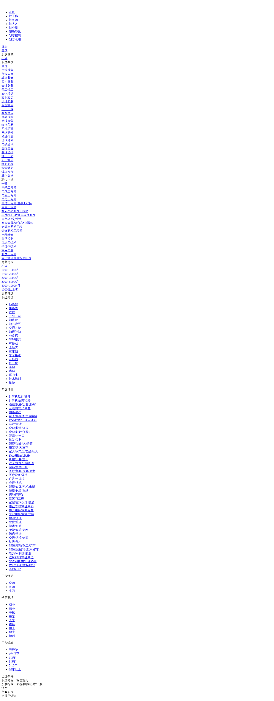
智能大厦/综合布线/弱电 (17, 222)
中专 (12, 616)
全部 (4, 66)
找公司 (13, 27)
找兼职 (13, 19)
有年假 (13, 351)
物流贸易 (7, 124)
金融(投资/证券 (19, 427)
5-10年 (13, 665)
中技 (12, 612)
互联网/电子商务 (20, 408)
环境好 (13, 304)
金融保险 (7, 117)
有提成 (13, 343)
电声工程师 (8, 207)
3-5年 (12, 661)
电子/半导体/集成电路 (23, 416)
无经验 (13, 649)
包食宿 (13, 335)
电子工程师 (8, 187)
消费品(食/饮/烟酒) (21, 443)
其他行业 (15, 569)
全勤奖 (13, 347)
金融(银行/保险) (19, 431)
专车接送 (15, 355)
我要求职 (15, 39)
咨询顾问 (7, 140)
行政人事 (7, 73)
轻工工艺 (7, 156)
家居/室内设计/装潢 (21, 502)
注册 (4, 46)
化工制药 (7, 160)
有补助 (13, 359)
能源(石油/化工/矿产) (22, 545)
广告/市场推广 (18, 478)
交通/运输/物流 (18, 537)
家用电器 (7, 250)
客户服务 (7, 81)
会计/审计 (15, 424)
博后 (12, 636)
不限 (4, 58)
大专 (12, 620)
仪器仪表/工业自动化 (23, 420)
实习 (12, 590)
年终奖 (13, 308)
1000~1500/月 (10, 270)
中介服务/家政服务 (21, 510)
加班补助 (15, 331)
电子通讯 (7, 144)
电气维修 (7, 234)
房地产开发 (16, 494)
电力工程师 (8, 199)
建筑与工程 (16, 498)
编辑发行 (7, 171)
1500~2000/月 (10, 273)
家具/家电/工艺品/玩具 (23, 451)
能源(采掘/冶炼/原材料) (24, 549)
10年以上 (15, 669)
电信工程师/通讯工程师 (16, 203)
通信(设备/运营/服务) (22, 404)
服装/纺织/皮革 (18, 447)
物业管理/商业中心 (21, 506)
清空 (4, 688)
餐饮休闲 (7, 113)
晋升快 (13, 363)
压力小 (13, 374)
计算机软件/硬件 (20, 396)
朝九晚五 (15, 323)
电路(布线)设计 (11, 219)
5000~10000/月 (10, 285)
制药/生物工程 (18, 467)
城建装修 (7, 77)
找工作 (13, 16)
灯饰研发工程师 (11, 230)
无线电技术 (8, 242)
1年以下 (14, 653)
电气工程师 (8, 191)
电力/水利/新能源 (20, 553)
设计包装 (7, 101)
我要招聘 (15, 35)
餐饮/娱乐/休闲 (18, 529)
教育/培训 (15, 522)
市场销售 (7, 70)
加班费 (13, 320)
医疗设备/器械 (18, 475)
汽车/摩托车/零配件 (21, 463)
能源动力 (7, 168)
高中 (12, 608)
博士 (12, 632)
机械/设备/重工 (18, 459)
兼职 (12, 586)
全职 (12, 582)
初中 (12, 604)
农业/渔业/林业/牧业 (22, 565)
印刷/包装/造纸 (18, 490)
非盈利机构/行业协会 (23, 561)
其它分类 (7, 175)
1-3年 (12, 657)
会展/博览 (15, 482)
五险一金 (15, 316)
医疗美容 (7, 148)
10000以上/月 (10, 289)
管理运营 (7, 120)
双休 (12, 312)
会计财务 (7, 85)
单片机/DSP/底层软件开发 (18, 215)
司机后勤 (7, 128)
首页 (12, 12)
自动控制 (7, 238)
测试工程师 (8, 254)
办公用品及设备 (19, 455)
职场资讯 (15, 31)
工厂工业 (7, 109)
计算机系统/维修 (20, 400)
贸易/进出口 (17, 435)
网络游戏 (15, 412)
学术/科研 (15, 526)
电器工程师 (8, 195)
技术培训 (15, 378)
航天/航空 (15, 541)
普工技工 (7, 89)
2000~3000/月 (10, 277)
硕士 (12, 628)
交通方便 (15, 327)
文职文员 (7, 97)
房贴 (12, 371)
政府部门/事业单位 (21, 557)
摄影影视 (7, 164)
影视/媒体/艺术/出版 (22, 486)
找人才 (13, 23)
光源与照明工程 (11, 226)
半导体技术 (8, 246)
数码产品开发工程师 (14, 211)
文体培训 (7, 93)
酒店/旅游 (15, 533)
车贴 (12, 367)
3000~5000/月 (10, 281)
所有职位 (7, 692)
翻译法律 (7, 152)
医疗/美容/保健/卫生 (22, 471)
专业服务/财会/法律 (21, 514)
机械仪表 (7, 136)
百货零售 (7, 105)
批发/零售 (15, 439)
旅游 (12, 382)
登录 (4, 50)
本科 (12, 624)
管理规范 (15, 339)
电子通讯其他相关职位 (16, 258)
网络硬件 (7, 132)
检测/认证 (15, 518)
